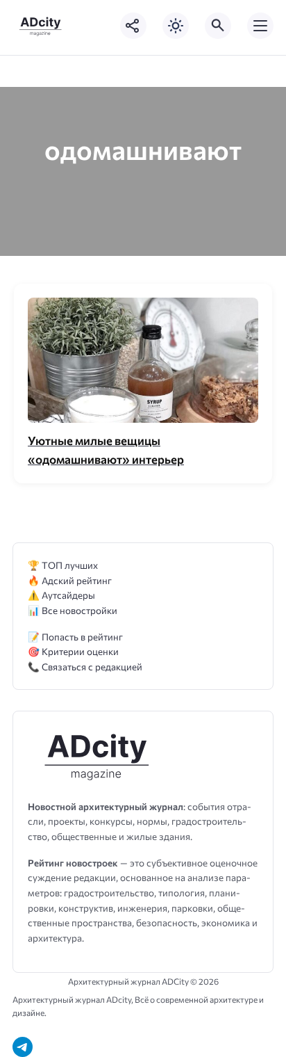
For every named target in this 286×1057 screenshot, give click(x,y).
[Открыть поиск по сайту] (218, 26)
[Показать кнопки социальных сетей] (133, 26)
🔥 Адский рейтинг (70, 580)
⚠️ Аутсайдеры (61, 595)
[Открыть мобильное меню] (260, 26)
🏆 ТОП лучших (63, 565)
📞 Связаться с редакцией (85, 666)
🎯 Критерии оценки (73, 651)
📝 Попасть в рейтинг (75, 637)
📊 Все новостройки (72, 610)
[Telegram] (22, 1047)
